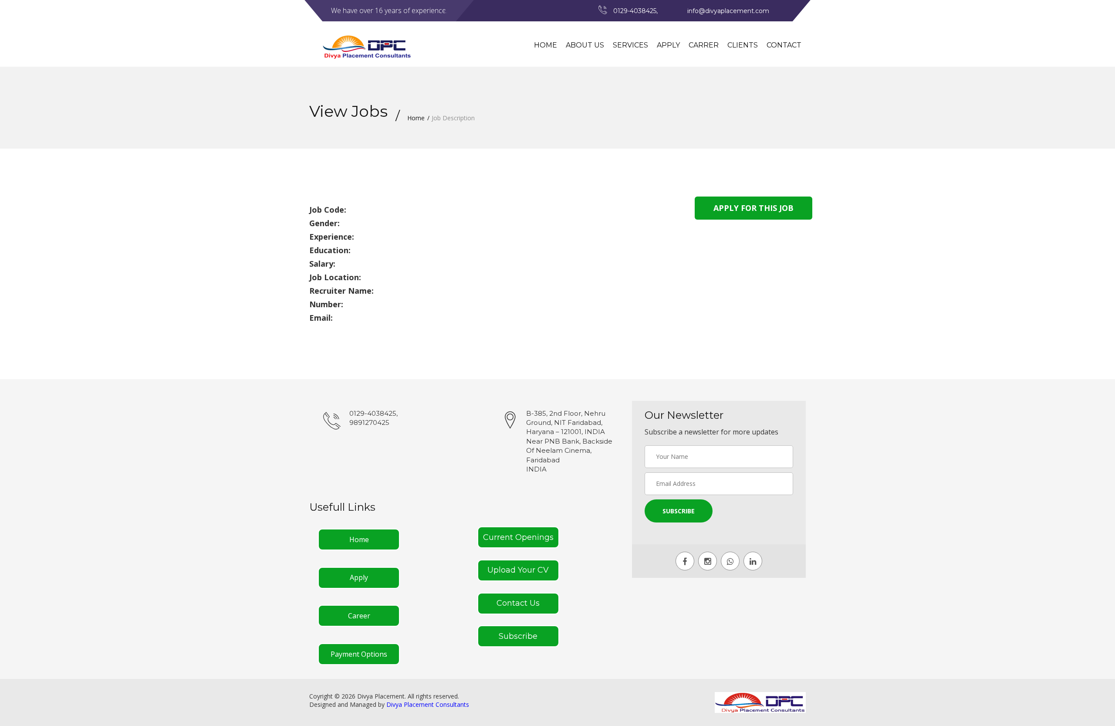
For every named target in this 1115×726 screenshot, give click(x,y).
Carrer (704, 45)
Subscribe (518, 636)
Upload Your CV (518, 570)
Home (545, 45)
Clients (742, 45)
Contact (784, 45)
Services (630, 45)
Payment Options (359, 654)
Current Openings (518, 537)
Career (359, 616)
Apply (668, 45)
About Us (585, 45)
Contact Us (518, 603)
